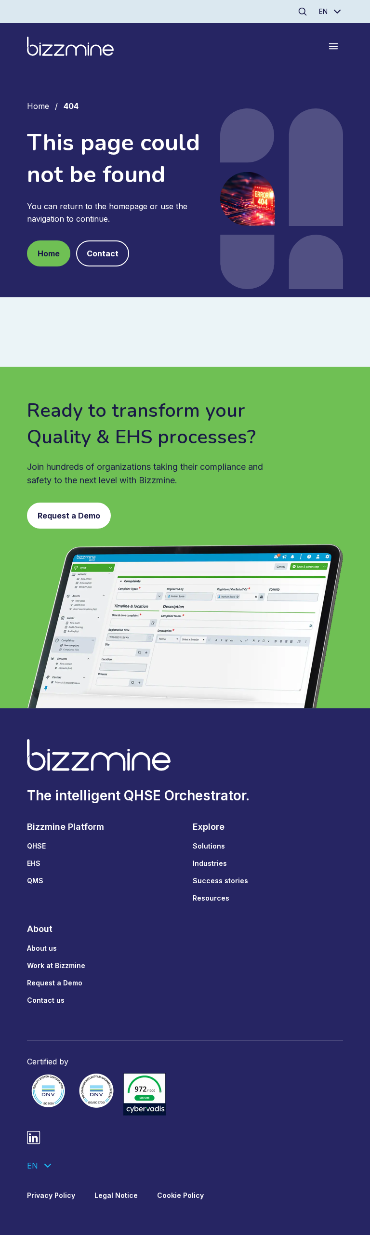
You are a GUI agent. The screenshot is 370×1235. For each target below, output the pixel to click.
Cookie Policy (180, 1195)
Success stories (220, 880)
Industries (210, 863)
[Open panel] (333, 46)
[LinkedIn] (33, 1137)
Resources (211, 898)
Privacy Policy (51, 1195)
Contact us (46, 1000)
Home (38, 106)
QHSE (36, 846)
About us (42, 948)
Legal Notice (116, 1195)
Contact (103, 253)
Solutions (209, 846)
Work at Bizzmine (56, 965)
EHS (33, 863)
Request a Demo (69, 515)
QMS (35, 880)
